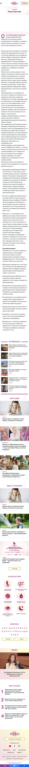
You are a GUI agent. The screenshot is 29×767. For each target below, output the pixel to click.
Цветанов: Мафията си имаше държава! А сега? (18, 370)
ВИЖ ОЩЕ (14, 568)
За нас (3, 756)
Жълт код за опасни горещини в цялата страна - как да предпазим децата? (14, 533)
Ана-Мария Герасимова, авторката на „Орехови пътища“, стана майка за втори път (13, 475)
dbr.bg (10, 349)
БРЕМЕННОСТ (6, 750)
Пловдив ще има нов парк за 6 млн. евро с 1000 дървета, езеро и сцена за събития (18, 363)
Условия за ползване (22, 756)
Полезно (4, 417)
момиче (8, 639)
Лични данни (9, 758)
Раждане (4, 471)
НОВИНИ (19, 752)
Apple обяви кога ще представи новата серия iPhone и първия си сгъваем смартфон (18, 354)
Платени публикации (18, 758)
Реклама (14, 756)
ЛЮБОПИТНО (10, 752)
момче (21, 639)
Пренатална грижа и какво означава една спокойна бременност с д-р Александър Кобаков (14, 692)
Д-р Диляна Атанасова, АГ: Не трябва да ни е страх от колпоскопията (14, 674)
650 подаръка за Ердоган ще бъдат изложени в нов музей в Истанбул (18, 346)
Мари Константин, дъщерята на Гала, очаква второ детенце (15, 699)
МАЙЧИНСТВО (22, 750)
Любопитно (5, 442)
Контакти (8, 756)
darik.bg (10, 373)
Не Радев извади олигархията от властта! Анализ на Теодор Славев (18, 387)
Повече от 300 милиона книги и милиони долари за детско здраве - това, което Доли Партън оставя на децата (14, 447)
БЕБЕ (14, 750)
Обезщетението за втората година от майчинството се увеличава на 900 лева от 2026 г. (16, 707)
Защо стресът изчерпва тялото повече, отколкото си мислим (13, 419)
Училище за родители (25, 3)
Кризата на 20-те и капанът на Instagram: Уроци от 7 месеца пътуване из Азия (18, 379)
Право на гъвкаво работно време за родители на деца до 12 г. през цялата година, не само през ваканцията (16, 716)
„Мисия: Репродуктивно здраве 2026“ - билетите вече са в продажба (13, 560)
